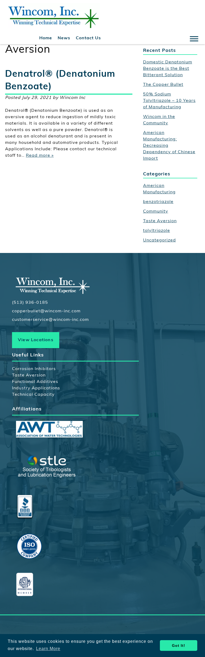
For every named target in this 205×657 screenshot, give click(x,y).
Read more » (40, 155)
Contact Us (88, 38)
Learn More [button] (48, 648)
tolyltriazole (156, 231)
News (64, 38)
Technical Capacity (33, 395)
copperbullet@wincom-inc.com (46, 311)
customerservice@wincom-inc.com (50, 320)
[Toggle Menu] (194, 38)
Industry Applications (36, 388)
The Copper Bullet (163, 85)
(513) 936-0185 (30, 303)
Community (155, 211)
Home (45, 38)
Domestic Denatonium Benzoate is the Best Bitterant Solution (167, 68)
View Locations (35, 340)
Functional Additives (35, 382)
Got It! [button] (178, 645)
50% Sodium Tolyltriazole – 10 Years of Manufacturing (169, 100)
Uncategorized (159, 240)
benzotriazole (158, 202)
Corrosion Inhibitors (34, 369)
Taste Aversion (160, 221)
